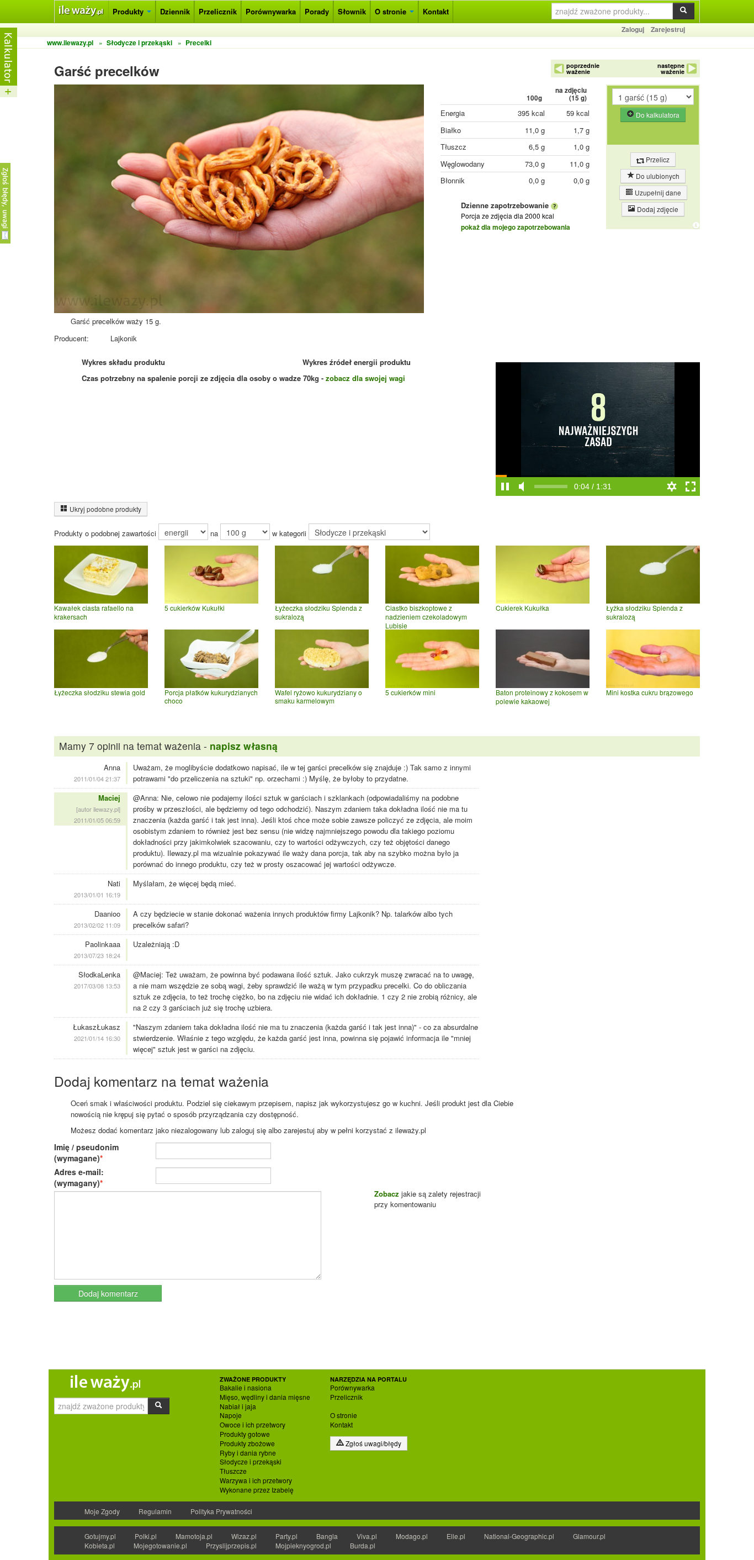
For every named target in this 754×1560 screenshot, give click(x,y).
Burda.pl (362, 1545)
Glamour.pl (589, 1536)
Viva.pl (367, 1536)
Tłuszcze (233, 1471)
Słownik (352, 11)
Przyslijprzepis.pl (231, 1545)
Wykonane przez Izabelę (257, 1489)
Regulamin (155, 1511)
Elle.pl (456, 1536)
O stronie (391, 11)
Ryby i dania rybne (248, 1452)
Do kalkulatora (656, 114)
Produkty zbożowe (247, 1443)
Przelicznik (218, 11)
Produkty (129, 11)
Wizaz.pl (244, 1536)
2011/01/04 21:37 (97, 778)
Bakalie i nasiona (246, 1387)
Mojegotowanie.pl (160, 1545)
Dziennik (175, 11)
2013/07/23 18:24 (97, 955)
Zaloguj (633, 29)
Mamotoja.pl (194, 1536)
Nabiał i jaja (238, 1406)
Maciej (109, 797)
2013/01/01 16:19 (97, 894)
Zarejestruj (668, 29)
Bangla (327, 1536)
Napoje (231, 1415)
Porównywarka (271, 11)
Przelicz (657, 159)
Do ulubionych (656, 176)
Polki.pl (146, 1536)
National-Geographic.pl (519, 1536)
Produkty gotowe (245, 1434)
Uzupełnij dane (657, 192)
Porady (317, 11)
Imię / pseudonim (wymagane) (86, 1152)
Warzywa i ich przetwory (256, 1480)
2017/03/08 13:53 (97, 985)
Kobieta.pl (99, 1545)
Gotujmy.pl (100, 1536)
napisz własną (244, 746)
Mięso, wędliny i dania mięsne (265, 1397)
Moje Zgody (102, 1511)
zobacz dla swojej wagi (365, 378)
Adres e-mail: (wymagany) (79, 1177)
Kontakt (436, 11)
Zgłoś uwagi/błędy (372, 1443)
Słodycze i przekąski (251, 1461)
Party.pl (286, 1536)
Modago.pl (412, 1536)
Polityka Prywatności (221, 1511)
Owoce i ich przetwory (252, 1424)
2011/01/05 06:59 (97, 820)
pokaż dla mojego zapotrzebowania (515, 227)
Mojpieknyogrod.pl (303, 1545)
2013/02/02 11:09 (97, 925)
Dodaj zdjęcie (656, 209)
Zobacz (386, 1193)
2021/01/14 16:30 (97, 1038)
